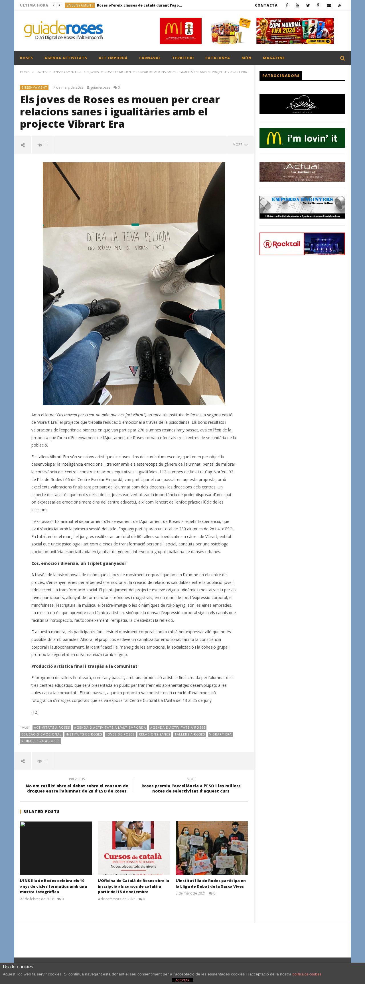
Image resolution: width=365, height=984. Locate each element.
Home (24, 72)
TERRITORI (183, 58)
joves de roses (120, 734)
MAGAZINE (274, 58)
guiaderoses (100, 87)
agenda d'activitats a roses (177, 727)
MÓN (247, 58)
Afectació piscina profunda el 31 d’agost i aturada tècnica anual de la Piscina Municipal (129, 5)
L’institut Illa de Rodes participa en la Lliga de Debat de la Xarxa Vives (211, 883)
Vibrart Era (220, 734)
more (238, 144)
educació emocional (41, 734)
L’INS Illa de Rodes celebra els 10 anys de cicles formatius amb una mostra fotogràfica (53, 886)
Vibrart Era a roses (40, 741)
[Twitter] (308, 5)
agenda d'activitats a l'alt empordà (110, 727)
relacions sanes (154, 734)
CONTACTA (266, 5)
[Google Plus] (318, 5)
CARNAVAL (150, 58)
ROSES (26, 58)
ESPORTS (75, 5)
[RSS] (339, 5)
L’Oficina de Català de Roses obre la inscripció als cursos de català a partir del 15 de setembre (133, 886)
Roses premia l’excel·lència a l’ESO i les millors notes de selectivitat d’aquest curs (191, 786)
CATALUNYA (217, 58)
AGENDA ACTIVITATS (65, 58)
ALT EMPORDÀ (113, 58)
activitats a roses (52, 727)
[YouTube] (297, 5)
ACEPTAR (182, 980)
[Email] (329, 5)
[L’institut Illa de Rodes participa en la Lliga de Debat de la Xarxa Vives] (212, 848)
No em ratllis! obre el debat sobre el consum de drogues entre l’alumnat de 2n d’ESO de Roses (77, 786)
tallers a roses (190, 734)
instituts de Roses (84, 734)
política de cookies (307, 974)
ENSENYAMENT (65, 72)
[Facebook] (287, 5)
